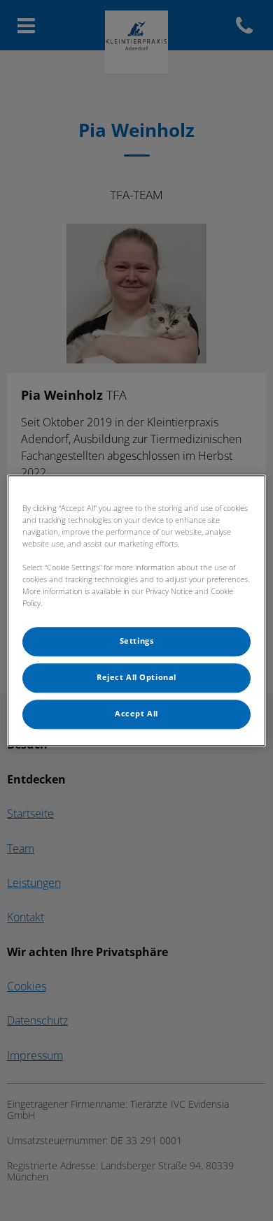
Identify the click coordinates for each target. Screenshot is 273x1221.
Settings (137, 641)
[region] (137, 610)
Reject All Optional (136, 677)
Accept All (136, 713)
